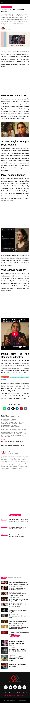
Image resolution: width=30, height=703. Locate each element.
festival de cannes (7, 422)
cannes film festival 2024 (9, 431)
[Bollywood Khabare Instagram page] (15, 687)
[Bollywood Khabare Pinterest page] (24, 687)
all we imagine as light (17, 435)
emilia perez (5, 435)
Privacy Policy (26, 692)
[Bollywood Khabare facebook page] (6, 687)
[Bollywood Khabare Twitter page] (10, 687)
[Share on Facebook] (8, 408)
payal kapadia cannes (20, 433)
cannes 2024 (5, 428)
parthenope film (19, 422)
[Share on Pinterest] (21, 408)
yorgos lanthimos (16, 429)
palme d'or (16, 425)
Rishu (9, 29)
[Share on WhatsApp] (4, 408)
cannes (25, 429)
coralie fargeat (6, 423)
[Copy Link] (25, 408)
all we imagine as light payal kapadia (13, 432)
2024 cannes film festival (9, 419)
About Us (5, 692)
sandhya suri (5, 429)
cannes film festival (16, 428)
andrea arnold (6, 426)
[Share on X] (13, 408)
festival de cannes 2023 (9, 418)
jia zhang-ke (20, 418)
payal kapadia (6, 436)
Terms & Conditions (17, 692)
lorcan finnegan (7, 425)
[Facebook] (9, 453)
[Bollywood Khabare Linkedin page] (20, 687)
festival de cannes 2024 (9, 420)
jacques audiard (17, 423)
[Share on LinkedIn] (17, 408)
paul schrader (16, 426)
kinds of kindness (7, 433)
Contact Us (10, 692)
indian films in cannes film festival (12, 416)
